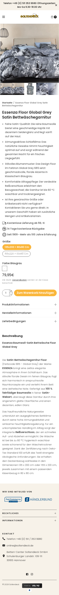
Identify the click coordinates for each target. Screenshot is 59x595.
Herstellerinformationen (16, 313)
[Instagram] (32, 574)
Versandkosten (19, 280)
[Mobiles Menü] (5, 17)
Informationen (12, 520)
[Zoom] (29, 53)
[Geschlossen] (56, 5)
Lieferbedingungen (14, 321)
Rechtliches (10, 513)
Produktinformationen (15, 304)
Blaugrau (4, 268)
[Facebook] (27, 574)
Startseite (7, 102)
